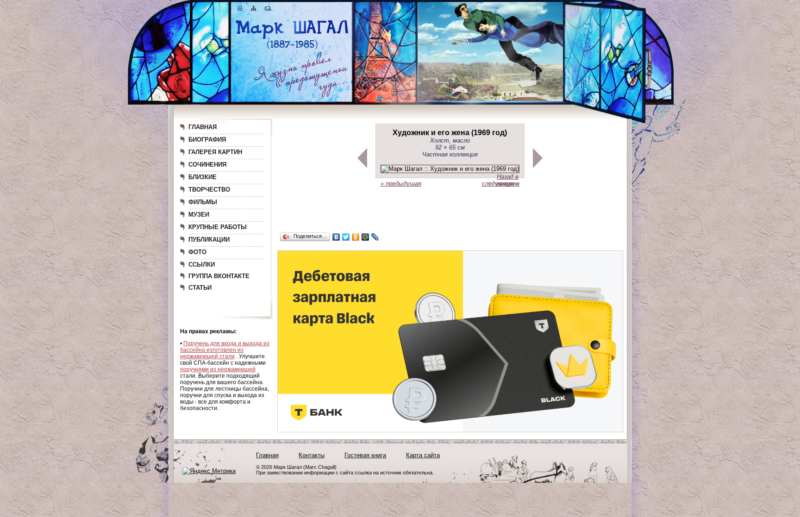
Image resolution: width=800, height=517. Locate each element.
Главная (267, 455)
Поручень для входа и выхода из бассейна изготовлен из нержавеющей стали (224, 350)
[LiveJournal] (375, 237)
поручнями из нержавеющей (218, 369)
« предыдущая (401, 183)
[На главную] (240, 9)
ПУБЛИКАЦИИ (209, 239)
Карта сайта (423, 455)
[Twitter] (346, 237)
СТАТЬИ (200, 287)
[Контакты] (267, 9)
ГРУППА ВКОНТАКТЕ (219, 276)
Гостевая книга (365, 455)
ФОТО (197, 252)
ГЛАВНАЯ (202, 127)
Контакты (312, 455)
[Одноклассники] (356, 237)
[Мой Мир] (365, 237)
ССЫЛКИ (201, 264)
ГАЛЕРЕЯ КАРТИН (215, 152)
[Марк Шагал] (292, 48)
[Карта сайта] (253, 9)
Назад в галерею (507, 180)
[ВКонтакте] (336, 237)
